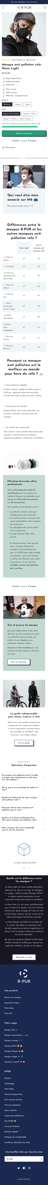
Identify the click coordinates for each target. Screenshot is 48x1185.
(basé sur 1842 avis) (26, 60)
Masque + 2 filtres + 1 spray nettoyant (17, 119)
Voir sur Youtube (18, 662)
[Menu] (3, 7)
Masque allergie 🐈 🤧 (13, 1051)
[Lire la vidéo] (24, 177)
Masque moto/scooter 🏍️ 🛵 (16, 1035)
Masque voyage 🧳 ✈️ (13, 1056)
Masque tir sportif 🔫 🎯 (14, 1062)
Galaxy (27, 104)
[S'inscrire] (40, 1159)
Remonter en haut (24, 957)
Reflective (7, 104)
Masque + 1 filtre (29, 114)
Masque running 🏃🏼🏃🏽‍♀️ (13, 1040)
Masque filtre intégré (11, 114)
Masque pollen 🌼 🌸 (13, 1046)
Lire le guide (24, 742)
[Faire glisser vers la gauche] (18, 868)
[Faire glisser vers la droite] (29, 868)
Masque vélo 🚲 (11, 1030)
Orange (18, 104)
